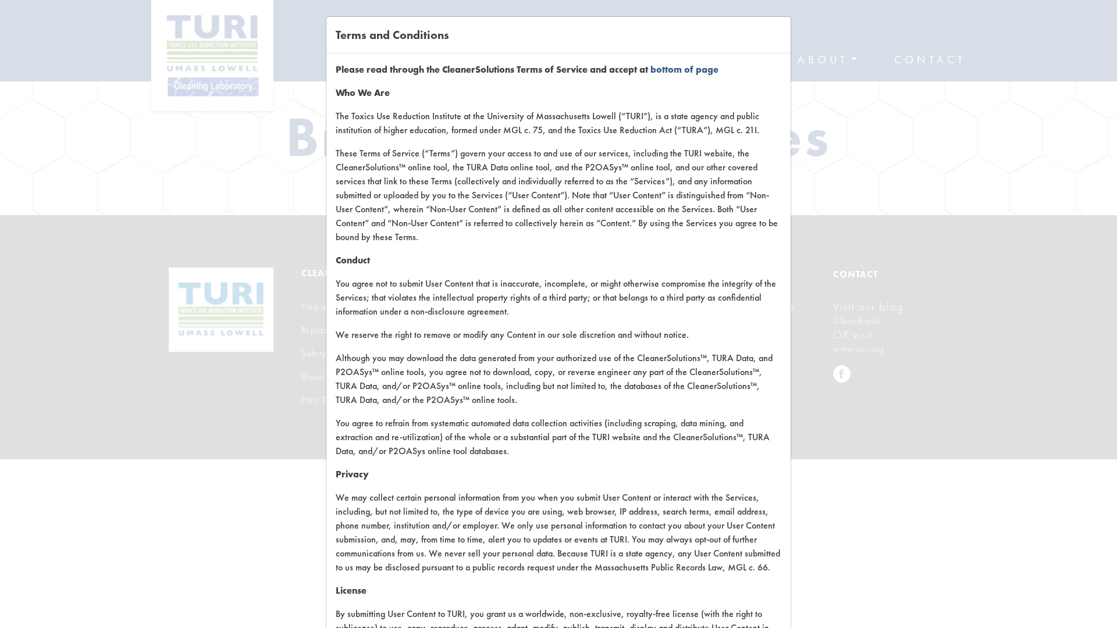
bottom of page (684, 69)
